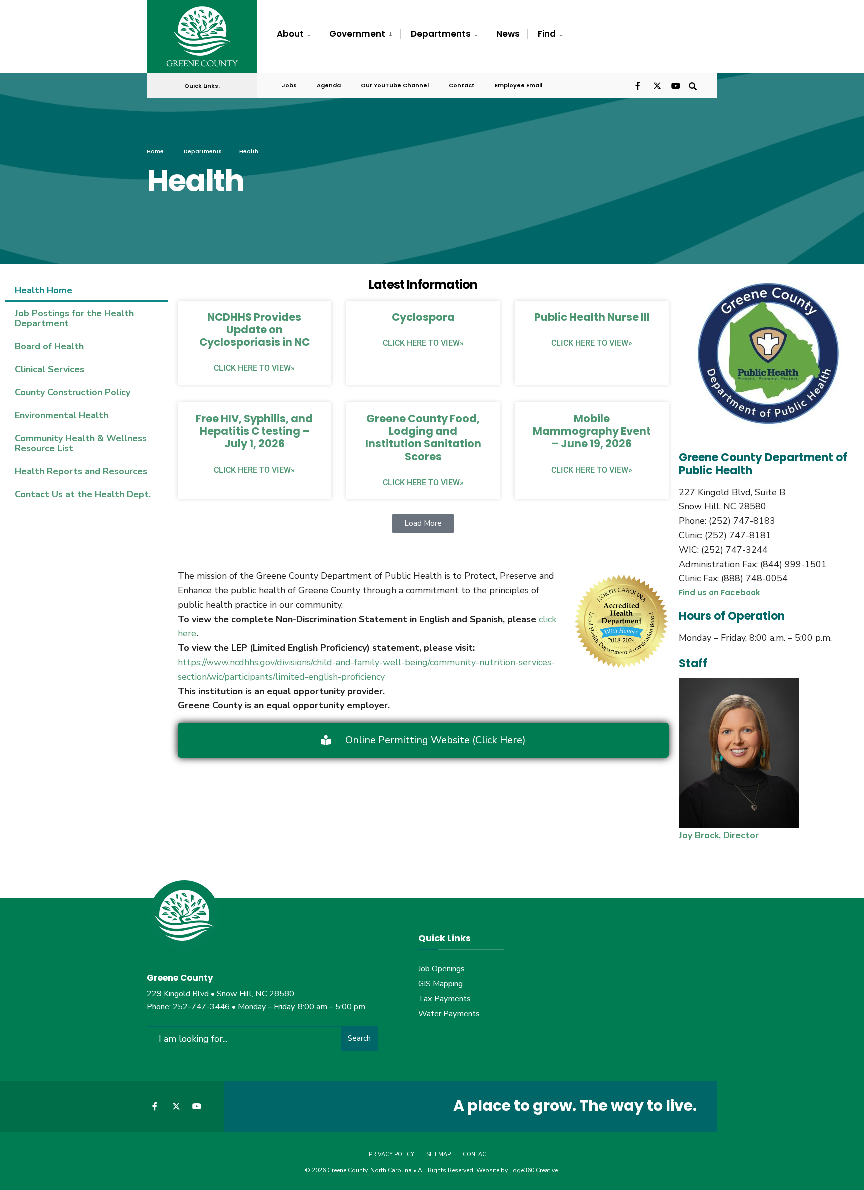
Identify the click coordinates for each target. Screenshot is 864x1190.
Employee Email (518, 85)
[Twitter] (657, 85)
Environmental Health (61, 415)
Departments (441, 34)
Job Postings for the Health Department (74, 318)
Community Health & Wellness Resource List (81, 443)
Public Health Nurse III (592, 317)
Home (155, 151)
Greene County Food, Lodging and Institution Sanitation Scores (424, 437)
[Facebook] (639, 85)
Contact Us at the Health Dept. (83, 494)
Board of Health (49, 346)
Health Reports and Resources (81, 471)
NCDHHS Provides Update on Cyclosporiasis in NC (255, 329)
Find (547, 34)
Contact (462, 85)
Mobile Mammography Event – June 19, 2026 (592, 431)
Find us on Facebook (719, 592)
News (508, 34)
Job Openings (441, 968)
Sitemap (438, 1154)
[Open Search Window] (693, 85)
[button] (423, 523)
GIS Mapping (440, 983)
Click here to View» (254, 368)
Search (359, 1038)
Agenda (329, 85)
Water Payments (449, 1013)
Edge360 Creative (534, 1170)
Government (358, 34)
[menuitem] (298, 34)
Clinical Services (49, 369)
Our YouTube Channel (395, 85)
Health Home (43, 290)
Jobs (289, 85)
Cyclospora (423, 317)
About (290, 34)
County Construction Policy (72, 392)
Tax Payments (444, 998)
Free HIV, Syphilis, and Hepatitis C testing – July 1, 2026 (254, 431)
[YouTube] (675, 85)
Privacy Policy (391, 1154)
